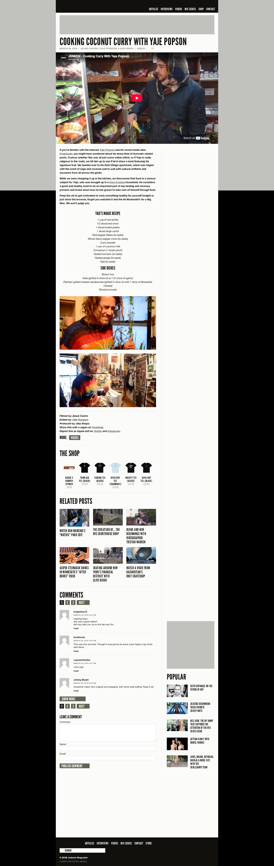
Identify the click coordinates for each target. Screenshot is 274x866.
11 (151, 48)
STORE (149, 843)
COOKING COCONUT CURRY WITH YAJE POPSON (123, 42)
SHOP (201, 9)
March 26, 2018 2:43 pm (85, 615)
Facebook (97, 427)
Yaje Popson (107, 149)
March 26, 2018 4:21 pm (85, 663)
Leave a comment (71, 716)
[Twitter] (192, 3)
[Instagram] (197, 3)
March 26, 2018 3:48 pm (85, 641)
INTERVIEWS (167, 9)
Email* (63, 753)
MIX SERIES (190, 9)
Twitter (98, 431)
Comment (65, 722)
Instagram (114, 431)
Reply (76, 628)
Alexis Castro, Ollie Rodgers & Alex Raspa (107, 48)
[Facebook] (187, 3)
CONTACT (210, 9)
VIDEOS (178, 9)
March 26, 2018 (68, 48)
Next (82, 602)
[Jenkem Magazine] (82, 6)
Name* (63, 744)
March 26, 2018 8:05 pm (85, 683)
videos (75, 438)
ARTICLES (153, 9)
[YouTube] (204, 3)
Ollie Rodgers (80, 419)
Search (62, 850)
